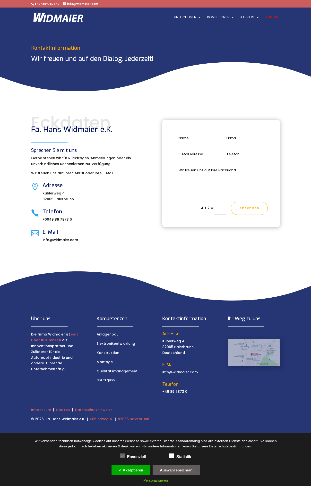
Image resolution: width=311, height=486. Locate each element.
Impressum (41, 409)
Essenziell (136, 457)
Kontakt (273, 17)
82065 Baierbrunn (133, 419)
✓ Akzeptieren (131, 470)
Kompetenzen (218, 17)
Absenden (249, 208)
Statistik (183, 457)
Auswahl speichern (176, 470)
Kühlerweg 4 (101, 419)
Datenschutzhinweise (93, 409)
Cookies (63, 409)
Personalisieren (155, 480)
